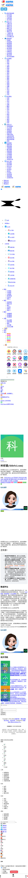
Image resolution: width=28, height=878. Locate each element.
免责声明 (12, 720)
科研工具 (16, 479)
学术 (6, 461)
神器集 (7, 223)
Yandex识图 (10, 326)
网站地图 (23, 718)
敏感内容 (5, 873)
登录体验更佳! (14, 871)
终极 (24, 720)
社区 (7, 740)
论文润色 (9, 480)
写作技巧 (16, 477)
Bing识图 (9, 320)
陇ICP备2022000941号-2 (14, 722)
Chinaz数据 (13, 593)
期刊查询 (11, 479)
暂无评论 (4, 700)
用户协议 (6, 720)
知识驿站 (3, 461)
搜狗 (8, 323)
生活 (9, 740)
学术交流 (21, 477)
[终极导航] (11, 187)
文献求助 (5, 479)
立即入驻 (3, 383)
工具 (4, 740)
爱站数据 (6, 593)
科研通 (21, 479)
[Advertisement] (14, 420)
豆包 (12, 482)
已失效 (4, 867)
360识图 (9, 325)
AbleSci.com (10, 477)
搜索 (2, 740)
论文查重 (4, 480)
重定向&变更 (6, 869)
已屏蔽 (4, 871)
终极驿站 (19, 482)
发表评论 (3, 712)
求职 (12, 740)
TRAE (15, 482)
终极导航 (17, 718)
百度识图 (9, 321)
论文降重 (15, 480)
